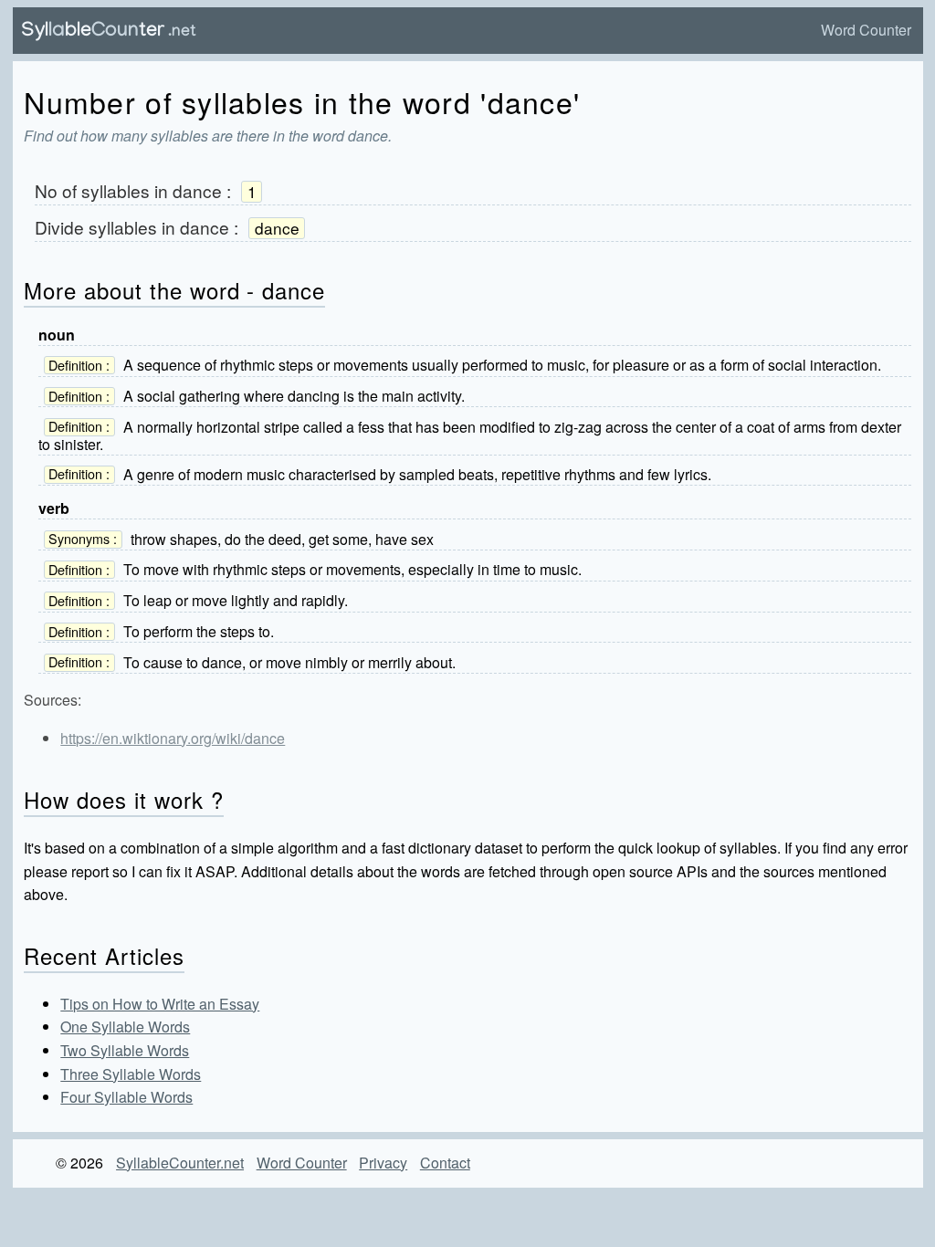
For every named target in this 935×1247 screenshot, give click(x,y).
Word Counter (866, 29)
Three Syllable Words (130, 1074)
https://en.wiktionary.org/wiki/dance (172, 738)
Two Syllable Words (124, 1050)
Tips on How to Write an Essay (159, 1003)
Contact (445, 1162)
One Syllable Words (125, 1026)
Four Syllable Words (126, 1096)
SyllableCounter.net (180, 1162)
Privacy (383, 1162)
